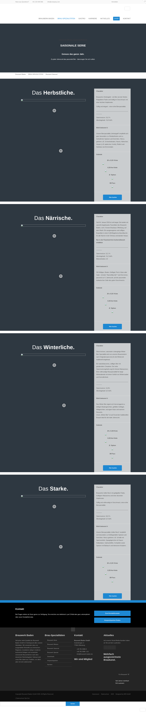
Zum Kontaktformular (112, 613)
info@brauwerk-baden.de (85, 654)
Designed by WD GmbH (123, 694)
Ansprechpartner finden (112, 620)
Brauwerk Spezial (52, 652)
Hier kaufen (113, 197)
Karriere (49, 664)
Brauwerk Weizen (52, 644)
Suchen (73, 703)
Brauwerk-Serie (52, 640)
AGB (112, 694)
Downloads (50, 656)
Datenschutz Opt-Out (22, 698)
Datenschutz (105, 694)
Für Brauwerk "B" (124, 674)
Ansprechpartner (52, 660)
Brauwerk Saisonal (53, 648)
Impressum (95, 694)
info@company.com (53, 2)
